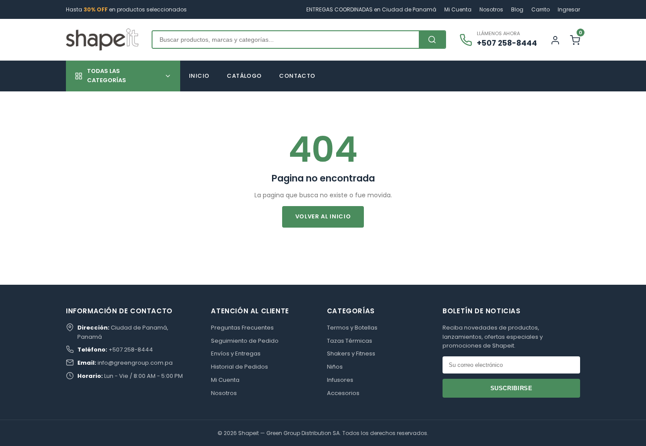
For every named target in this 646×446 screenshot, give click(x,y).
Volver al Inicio (323, 216)
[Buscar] (432, 39)
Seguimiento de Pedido (245, 341)
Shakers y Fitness (351, 353)
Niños (335, 367)
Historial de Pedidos (239, 367)
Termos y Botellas (352, 327)
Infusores (340, 380)
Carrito (540, 9)
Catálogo (244, 76)
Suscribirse (511, 388)
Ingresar (569, 9)
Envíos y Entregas (236, 353)
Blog (517, 9)
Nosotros (491, 9)
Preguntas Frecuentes (242, 327)
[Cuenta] (555, 39)
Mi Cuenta (458, 9)
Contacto (297, 76)
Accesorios (343, 393)
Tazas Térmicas (349, 341)
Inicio (199, 76)
